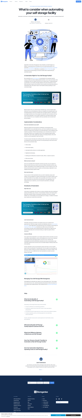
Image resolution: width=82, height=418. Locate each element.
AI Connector (16, 407)
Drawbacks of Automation (31, 186)
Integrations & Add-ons (17, 405)
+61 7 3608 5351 (45, 407)
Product (11, 1)
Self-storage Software (17, 398)
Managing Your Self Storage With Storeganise (37, 278)
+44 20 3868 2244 (46, 405)
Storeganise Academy (31, 398)
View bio (40, 369)
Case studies (30, 403)
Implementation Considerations (33, 122)
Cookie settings (73, 415)
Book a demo (78, 1)
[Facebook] (61, 399)
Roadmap (29, 405)
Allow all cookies (58, 415)
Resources (21, 1)
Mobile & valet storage (17, 410)
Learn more (8, 416)
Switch (26, 1)
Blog (28, 402)
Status (29, 408)
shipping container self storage (30, 226)
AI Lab (15, 412)
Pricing (30, 1)
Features (16, 1)
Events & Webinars (31, 407)
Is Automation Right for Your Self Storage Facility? (38, 75)
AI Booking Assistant (17, 408)
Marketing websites (17, 403)
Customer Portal (16, 400)
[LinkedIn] (56, 399)
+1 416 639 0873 (45, 403)
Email (44, 398)
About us (29, 400)
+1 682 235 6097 (45, 402)
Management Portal (17, 402)
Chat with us (45, 400)
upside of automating (49, 69)
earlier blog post (36, 78)
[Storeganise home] (4, 1)
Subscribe (52, 382)
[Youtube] (59, 399)
